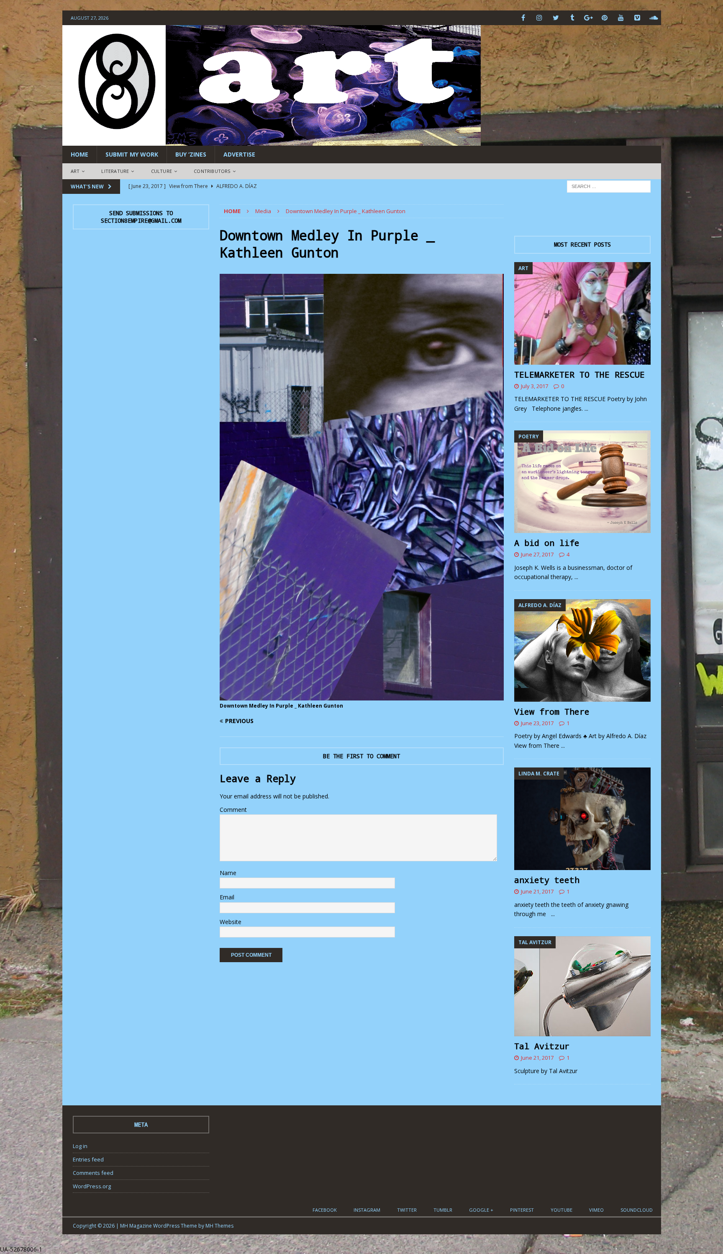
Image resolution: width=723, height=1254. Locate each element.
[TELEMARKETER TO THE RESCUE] (582, 313)
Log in (80, 1146)
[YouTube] (621, 17)
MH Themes (219, 1225)
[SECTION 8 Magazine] (271, 141)
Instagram (367, 1210)
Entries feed (88, 1159)
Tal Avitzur (541, 1045)
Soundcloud (636, 1210)
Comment (233, 810)
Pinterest (522, 1210)
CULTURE (161, 171)
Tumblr (442, 1210)
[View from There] (582, 650)
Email (227, 897)
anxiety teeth (546, 879)
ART (75, 171)
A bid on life (546, 542)
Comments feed (93, 1173)
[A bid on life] (582, 481)
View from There (552, 711)
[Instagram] (539, 17)
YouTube (561, 1210)
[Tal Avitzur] (582, 986)
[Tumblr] (572, 17)
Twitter (407, 1210)
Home (79, 154)
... (586, 408)
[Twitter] (556, 17)
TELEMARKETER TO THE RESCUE (579, 374)
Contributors (212, 171)
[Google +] (588, 17)
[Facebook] (523, 17)
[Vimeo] (637, 17)
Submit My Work (131, 154)
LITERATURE (115, 171)
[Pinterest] (604, 17)
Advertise (239, 154)
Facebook (325, 1210)
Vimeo (596, 1210)
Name (228, 873)
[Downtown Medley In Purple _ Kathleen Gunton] (361, 695)
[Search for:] (609, 186)
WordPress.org (92, 1186)
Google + (481, 1210)
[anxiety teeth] (582, 818)
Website (230, 922)
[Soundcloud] (653, 17)
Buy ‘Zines (190, 154)
